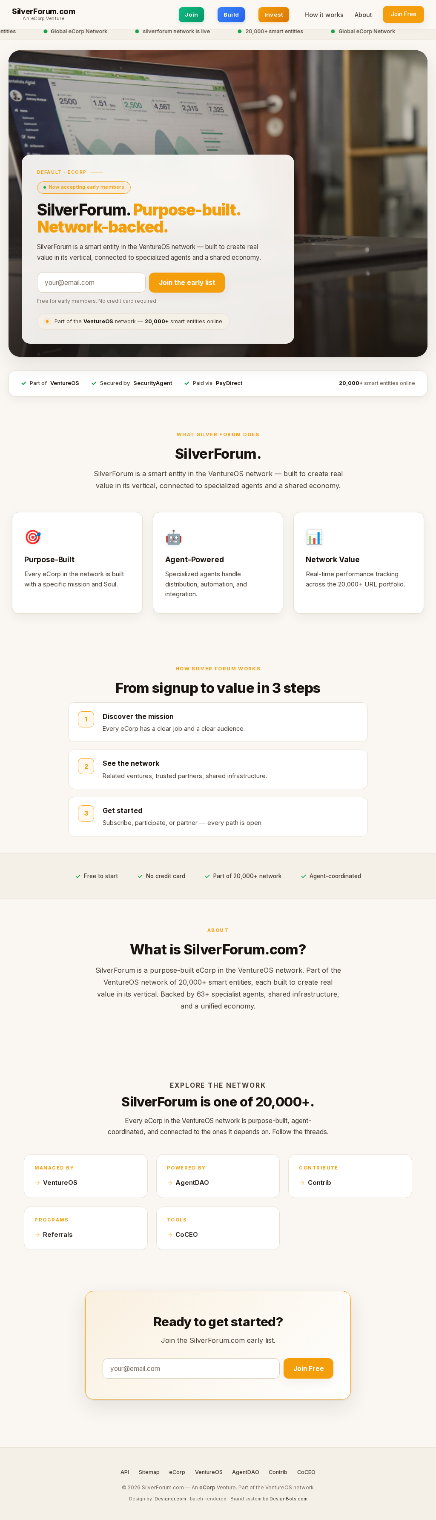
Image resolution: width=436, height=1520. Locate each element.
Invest (274, 14)
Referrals (57, 1234)
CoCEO (186, 1234)
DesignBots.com (288, 1499)
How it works (324, 14)
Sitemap (149, 1472)
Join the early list (187, 283)
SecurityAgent (152, 383)
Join (191, 14)
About (363, 14)
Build (231, 14)
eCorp (177, 1472)
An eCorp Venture (43, 18)
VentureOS (64, 383)
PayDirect (229, 383)
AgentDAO (192, 1183)
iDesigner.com (169, 1499)
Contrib (319, 1183)
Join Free (403, 14)
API (124, 1472)
